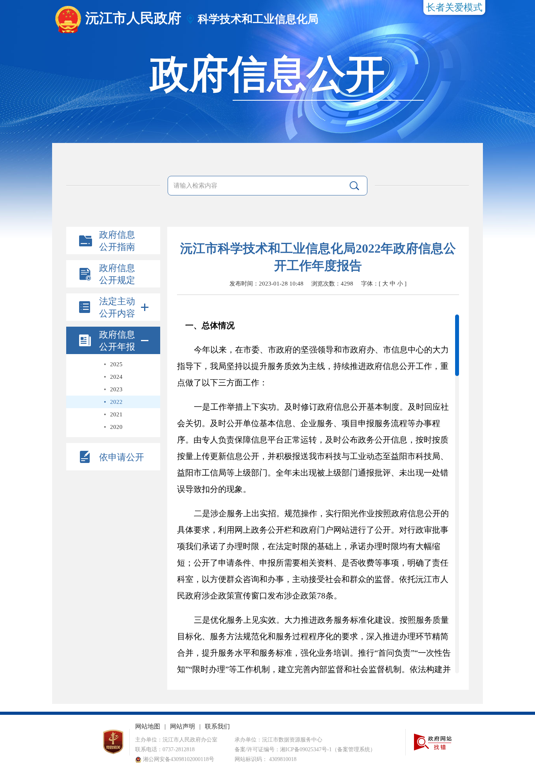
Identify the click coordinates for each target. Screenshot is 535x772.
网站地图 (147, 726)
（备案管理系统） (354, 749)
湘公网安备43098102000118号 (177, 759)
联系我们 (217, 726)
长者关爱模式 (454, 7)
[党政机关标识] (113, 752)
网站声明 (182, 726)
